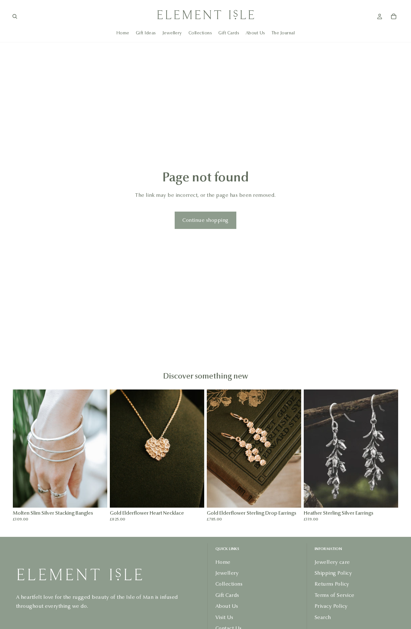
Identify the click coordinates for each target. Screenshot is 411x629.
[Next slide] (97, 448)
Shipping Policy (333, 573)
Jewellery (227, 573)
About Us (226, 606)
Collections (228, 584)
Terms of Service (334, 595)
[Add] (194, 497)
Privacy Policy (331, 606)
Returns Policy (332, 584)
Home (223, 562)
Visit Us (224, 617)
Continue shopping (205, 220)
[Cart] (394, 16)
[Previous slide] (22, 448)
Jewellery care (332, 562)
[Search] (15, 16)
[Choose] (97, 497)
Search (323, 617)
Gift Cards (227, 595)
